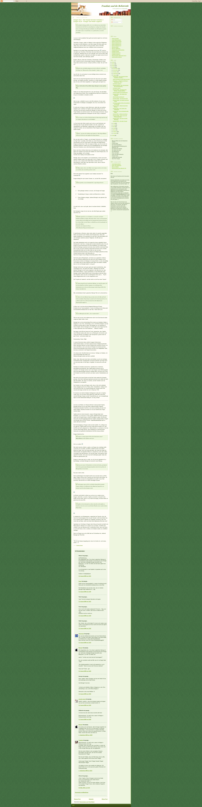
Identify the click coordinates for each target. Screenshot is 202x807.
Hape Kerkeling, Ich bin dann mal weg (121, 79)
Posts (113, 19)
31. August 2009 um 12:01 (85, 601)
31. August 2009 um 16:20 (85, 671)
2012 (113, 62)
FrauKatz (81, 740)
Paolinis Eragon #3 (116, 54)
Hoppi (80, 581)
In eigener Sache (116, 88)
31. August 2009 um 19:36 (85, 694)
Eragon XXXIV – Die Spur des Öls (120, 98)
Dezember (115, 68)
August (115, 75)
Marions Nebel (115, 47)
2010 (113, 65)
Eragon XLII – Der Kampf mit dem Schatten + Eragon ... (120, 77)
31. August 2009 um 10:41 (85, 576)
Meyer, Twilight (115, 166)
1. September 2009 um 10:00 (85, 735)
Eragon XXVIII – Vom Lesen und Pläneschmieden (120, 116)
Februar (115, 131)
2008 (113, 135)
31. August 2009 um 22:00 (85, 719)
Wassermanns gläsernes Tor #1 (119, 55)
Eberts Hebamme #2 (116, 44)
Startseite (91, 799)
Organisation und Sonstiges (118, 49)
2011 (113, 63)
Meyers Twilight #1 (116, 48)
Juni (114, 125)
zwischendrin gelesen (117, 57)
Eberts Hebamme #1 (116, 42)
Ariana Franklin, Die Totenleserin (120, 92)
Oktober (115, 71)
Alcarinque (81, 633)
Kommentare (115, 22)
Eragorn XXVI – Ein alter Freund (120, 121)
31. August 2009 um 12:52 (85, 628)
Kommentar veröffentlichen (81, 792)
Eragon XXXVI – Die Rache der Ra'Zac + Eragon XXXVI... (120, 90)
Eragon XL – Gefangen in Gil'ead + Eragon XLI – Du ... (120, 81)
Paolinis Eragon (79, 545)
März (114, 129)
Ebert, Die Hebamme (116, 165)
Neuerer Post (77, 799)
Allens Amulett (115, 38)
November (115, 70)
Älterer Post (104, 799)
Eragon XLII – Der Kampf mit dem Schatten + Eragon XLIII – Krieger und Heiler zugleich (89, 20)
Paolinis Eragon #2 (116, 52)
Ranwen (80, 647)
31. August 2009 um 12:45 (85, 615)
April (114, 128)
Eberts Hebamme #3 (116, 45)
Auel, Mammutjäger (116, 164)
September (115, 73)
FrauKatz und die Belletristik (115, 5)
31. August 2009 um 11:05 (85, 591)
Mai (114, 126)
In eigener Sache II (117, 83)
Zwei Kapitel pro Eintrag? (118, 96)
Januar (115, 133)
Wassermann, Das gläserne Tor (119, 168)
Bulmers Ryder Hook (116, 41)
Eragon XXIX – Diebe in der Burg (120, 114)
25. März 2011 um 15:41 (84, 787)
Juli (114, 123)
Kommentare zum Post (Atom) (87, 802)
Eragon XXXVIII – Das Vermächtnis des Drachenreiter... (120, 86)
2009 (113, 67)
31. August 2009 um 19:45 (85, 705)
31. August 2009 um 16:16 (85, 642)
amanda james (82, 699)
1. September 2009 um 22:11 (85, 770)
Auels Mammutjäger (116, 40)
